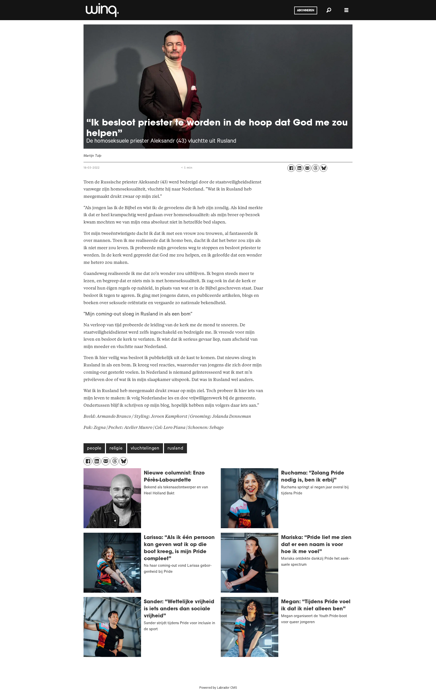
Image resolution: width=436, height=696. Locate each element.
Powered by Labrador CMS (218, 688)
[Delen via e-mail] (307, 168)
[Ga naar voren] (102, 10)
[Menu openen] (346, 10)
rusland (175, 448)
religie (116, 448)
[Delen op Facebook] (291, 168)
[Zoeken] (329, 10)
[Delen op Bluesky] (323, 168)
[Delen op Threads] (315, 168)
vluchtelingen (145, 448)
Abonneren (305, 10)
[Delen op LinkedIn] (299, 168)
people (94, 448)
